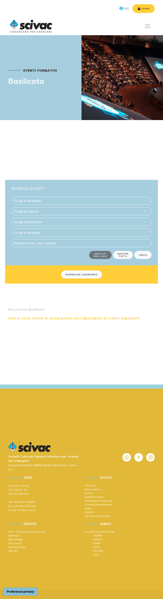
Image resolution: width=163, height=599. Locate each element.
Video (88, 508)
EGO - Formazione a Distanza (26, 531)
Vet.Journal (15, 543)
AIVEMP (98, 535)
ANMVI (38, 465)
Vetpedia (14, 535)
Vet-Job (13, 550)
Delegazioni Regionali (98, 500)
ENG (126, 8)
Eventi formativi (94, 496)
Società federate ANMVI (100, 531)
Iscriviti (89, 493)
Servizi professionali (97, 516)
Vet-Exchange (16, 547)
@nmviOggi (15, 539)
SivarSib (98, 550)
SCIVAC (97, 539)
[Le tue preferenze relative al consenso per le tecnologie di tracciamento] (20, 592)
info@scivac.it (26, 510)
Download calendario (82, 274)
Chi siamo (91, 485)
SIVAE (96, 543)
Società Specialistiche (98, 504)
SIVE (96, 554)
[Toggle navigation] (147, 26)
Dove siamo (92, 489)
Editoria (89, 512)
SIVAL (96, 547)
